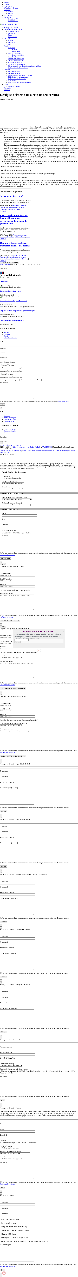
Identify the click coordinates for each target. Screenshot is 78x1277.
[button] (39, 631)
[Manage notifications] (4, 1273)
